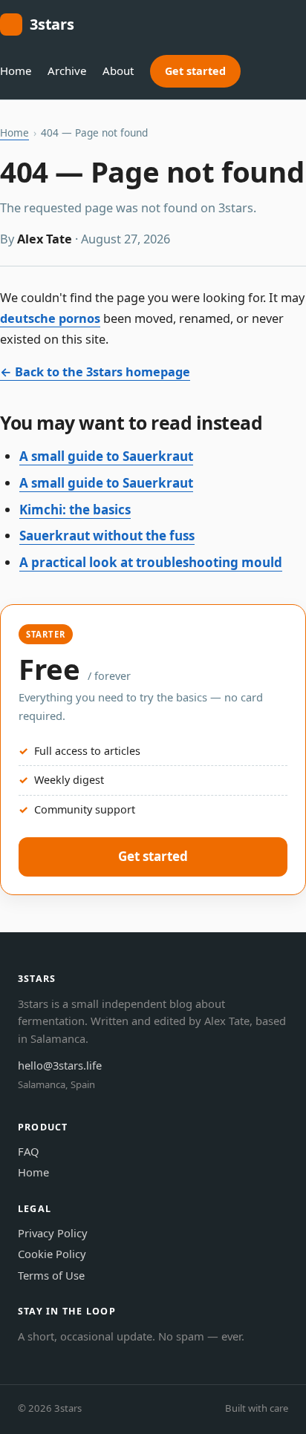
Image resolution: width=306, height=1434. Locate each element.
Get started (195, 71)
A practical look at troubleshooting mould (150, 562)
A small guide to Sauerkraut (106, 456)
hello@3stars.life (60, 1065)
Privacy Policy (53, 1232)
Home (15, 70)
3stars (52, 24)
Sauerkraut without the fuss (107, 535)
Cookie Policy (52, 1253)
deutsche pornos (50, 318)
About (118, 70)
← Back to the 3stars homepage (95, 372)
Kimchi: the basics (75, 509)
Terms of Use (51, 1275)
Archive (67, 70)
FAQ (28, 1151)
